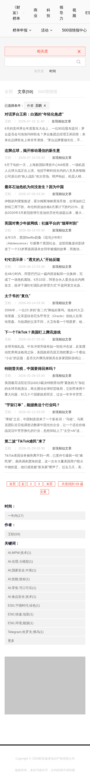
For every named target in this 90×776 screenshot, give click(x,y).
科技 (48, 13)
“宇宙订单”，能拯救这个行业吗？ (32, 405)
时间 (52, 71)
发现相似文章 (61, 121)
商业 (35, 13)
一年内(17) (16, 515)
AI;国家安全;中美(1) (22, 570)
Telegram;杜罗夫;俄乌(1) (26, 632)
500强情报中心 (74, 30)
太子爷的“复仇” (17, 296)
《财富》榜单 (16, 12)
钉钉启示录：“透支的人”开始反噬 (32, 260)
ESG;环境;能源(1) (20, 623)
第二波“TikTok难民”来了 (25, 441)
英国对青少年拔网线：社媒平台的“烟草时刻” (41, 223)
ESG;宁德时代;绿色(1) (24, 605)
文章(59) (25, 91)
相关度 (39, 71)
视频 (74, 13)
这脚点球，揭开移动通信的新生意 (32, 151)
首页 (12, 484)
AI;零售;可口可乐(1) (22, 588)
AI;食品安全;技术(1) (22, 596)
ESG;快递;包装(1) (20, 614)
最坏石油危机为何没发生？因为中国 (34, 187)
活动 (44, 30)
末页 (49, 484)
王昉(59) (14, 534)
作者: (34, 105)
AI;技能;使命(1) (19, 579)
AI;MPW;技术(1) (19, 553)
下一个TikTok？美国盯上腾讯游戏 (33, 332)
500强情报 (47, 91)
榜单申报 (20, 30)
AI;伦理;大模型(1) (20, 561)
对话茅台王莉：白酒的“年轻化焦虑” (34, 114)
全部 (9, 91)
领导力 (61, 12)
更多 (11, 640)
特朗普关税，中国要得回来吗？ (30, 369)
